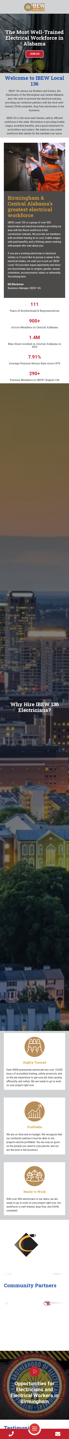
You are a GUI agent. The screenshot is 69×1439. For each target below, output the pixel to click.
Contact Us (58, 1433)
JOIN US (34, 53)
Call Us (11, 1433)
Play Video (34, 1371)
